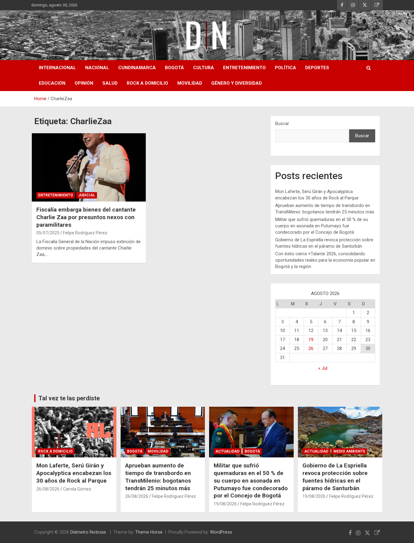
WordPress (221, 532)
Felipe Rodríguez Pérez (85, 232)
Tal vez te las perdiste (69, 398)
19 (311, 339)
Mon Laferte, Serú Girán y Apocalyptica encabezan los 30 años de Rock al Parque (73, 473)
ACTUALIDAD (227, 451)
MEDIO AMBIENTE (349, 451)
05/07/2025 (47, 232)
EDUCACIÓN (52, 83)
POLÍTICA (285, 67)
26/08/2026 (47, 489)
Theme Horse (148, 532)
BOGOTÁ (174, 67)
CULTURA (203, 67)
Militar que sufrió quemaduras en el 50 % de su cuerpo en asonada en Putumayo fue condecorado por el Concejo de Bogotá (321, 226)
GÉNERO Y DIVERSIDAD (236, 83)
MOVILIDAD (189, 83)
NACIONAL (97, 67)
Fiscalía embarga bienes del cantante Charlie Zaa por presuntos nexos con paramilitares (86, 217)
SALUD (110, 83)
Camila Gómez (77, 489)
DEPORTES (317, 67)
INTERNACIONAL (57, 67)
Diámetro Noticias (88, 532)
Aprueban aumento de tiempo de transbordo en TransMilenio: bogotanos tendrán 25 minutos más (158, 476)
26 (311, 348)
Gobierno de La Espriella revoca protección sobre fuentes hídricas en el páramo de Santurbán (335, 476)
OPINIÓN (84, 83)
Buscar (282, 123)
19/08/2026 (225, 503)
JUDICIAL (86, 195)
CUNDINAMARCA (137, 67)
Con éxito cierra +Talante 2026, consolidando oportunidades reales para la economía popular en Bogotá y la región (325, 260)
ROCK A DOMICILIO (147, 83)
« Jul (322, 368)
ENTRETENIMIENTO (244, 67)
